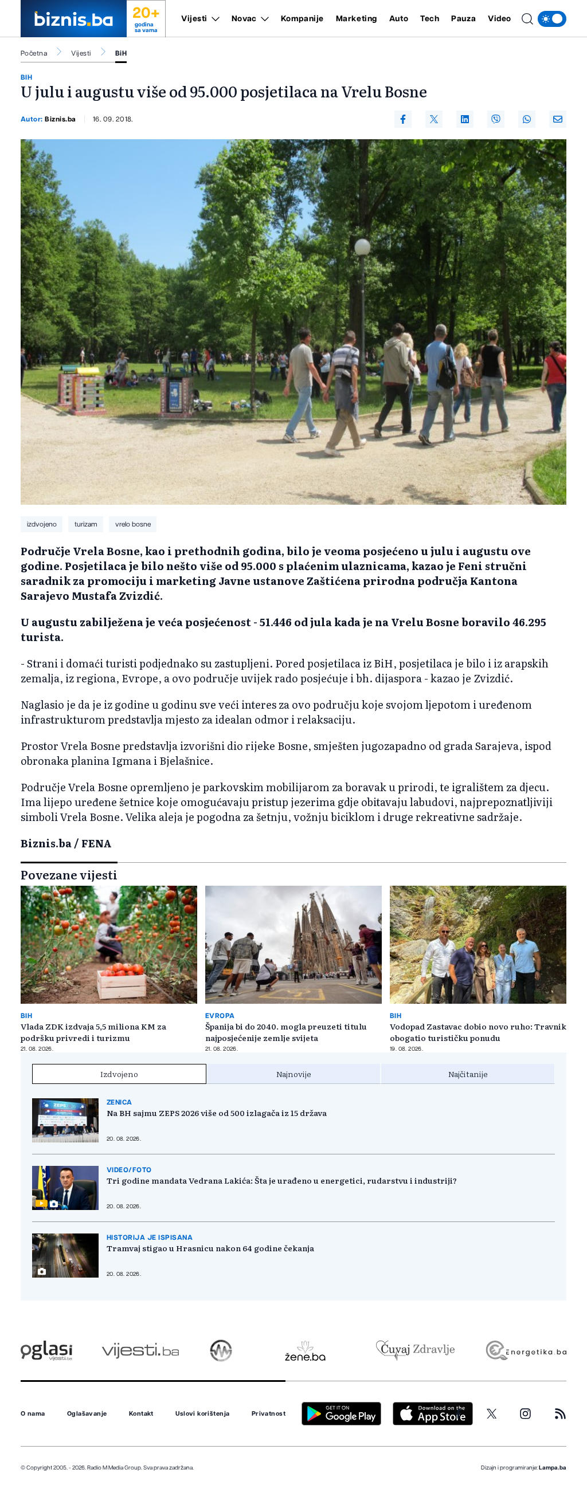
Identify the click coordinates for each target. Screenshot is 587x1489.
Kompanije (302, 19)
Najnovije (293, 1073)
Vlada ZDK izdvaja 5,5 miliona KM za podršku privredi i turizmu (93, 1031)
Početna (34, 53)
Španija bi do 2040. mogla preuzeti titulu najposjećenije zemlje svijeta (286, 1031)
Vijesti (194, 19)
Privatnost (268, 1414)
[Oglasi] (46, 1351)
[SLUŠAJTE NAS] (221, 1351)
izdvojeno (42, 524)
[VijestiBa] (140, 1351)
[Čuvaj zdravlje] (415, 1351)
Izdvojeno (119, 1073)
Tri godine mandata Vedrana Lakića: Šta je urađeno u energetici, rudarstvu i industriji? (282, 1180)
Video (499, 19)
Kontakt (141, 1414)
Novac (244, 19)
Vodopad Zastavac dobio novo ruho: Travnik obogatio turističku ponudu (478, 1031)
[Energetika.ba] (525, 1351)
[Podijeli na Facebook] (403, 119)
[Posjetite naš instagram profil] (525, 1414)
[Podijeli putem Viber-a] (495, 119)
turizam (86, 524)
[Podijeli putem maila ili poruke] (557, 119)
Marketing (356, 19)
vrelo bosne (133, 524)
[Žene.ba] (305, 1351)
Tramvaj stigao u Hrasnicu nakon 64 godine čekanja (210, 1248)
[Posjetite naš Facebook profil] (458, 1414)
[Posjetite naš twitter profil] (492, 1414)
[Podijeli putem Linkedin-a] (464, 119)
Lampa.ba (552, 1468)
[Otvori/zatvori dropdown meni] (214, 19)
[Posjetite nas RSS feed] (560, 1414)
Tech (429, 19)
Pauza (463, 19)
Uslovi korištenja (202, 1414)
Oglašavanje (87, 1414)
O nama (33, 1414)
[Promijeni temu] (552, 19)
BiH (121, 53)
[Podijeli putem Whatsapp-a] (526, 119)
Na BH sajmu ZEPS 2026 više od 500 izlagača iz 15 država (217, 1112)
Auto (398, 19)
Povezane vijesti (69, 874)
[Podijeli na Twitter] (434, 119)
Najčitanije (468, 1073)
